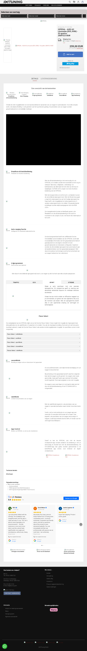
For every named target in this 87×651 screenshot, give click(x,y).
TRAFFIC (16, 282)
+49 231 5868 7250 (14, 580)
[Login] (78, 2)
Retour (7, 611)
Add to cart (70, 54)
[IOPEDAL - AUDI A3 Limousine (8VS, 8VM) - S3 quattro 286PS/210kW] (34, 45)
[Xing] (60, 642)
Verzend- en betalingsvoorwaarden (14, 608)
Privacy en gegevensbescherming (55, 584)
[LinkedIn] (50, 642)
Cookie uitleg (49, 578)
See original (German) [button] (15, 536)
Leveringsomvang (49, 79)
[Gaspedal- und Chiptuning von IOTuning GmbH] (14, 2)
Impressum (49, 581)
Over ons (46, 5)
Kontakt (48, 573)
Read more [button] (11, 534)
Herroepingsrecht (9, 614)
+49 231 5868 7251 (11, 575)
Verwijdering (49, 576)
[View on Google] (10, 508)
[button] (6, 524)
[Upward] (82, 648)
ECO (34, 282)
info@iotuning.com (12, 585)
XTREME (71, 282)
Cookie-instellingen (51, 587)
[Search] (70, 2)
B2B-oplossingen (56, 5)
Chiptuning (28, 5)
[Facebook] (28, 642)
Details (34, 79)
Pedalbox (38, 5)
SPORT (52, 282)
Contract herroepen (12, 593)
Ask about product (65, 67)
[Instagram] (39, 642)
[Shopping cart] (82, 2)
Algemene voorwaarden (11, 616)
